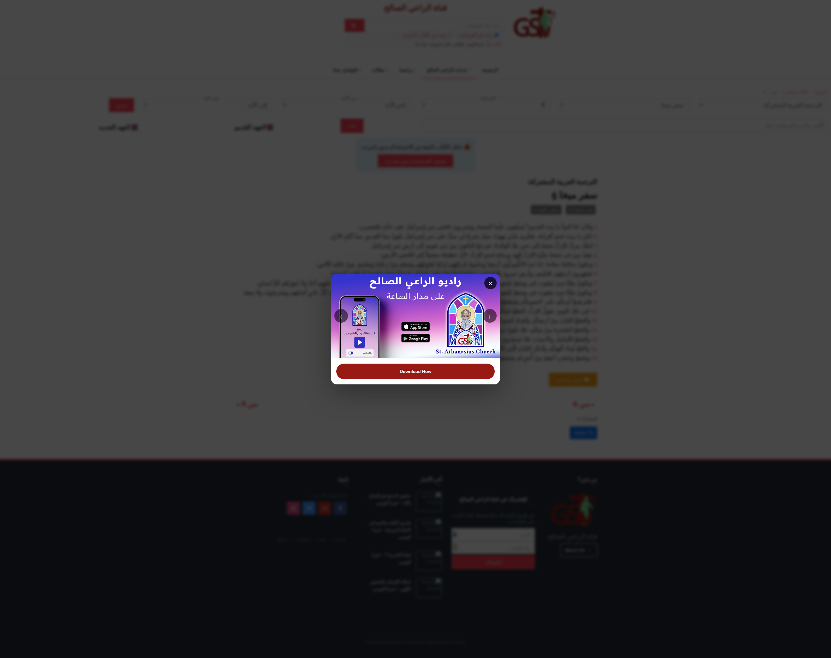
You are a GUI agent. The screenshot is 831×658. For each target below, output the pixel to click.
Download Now (415, 371)
